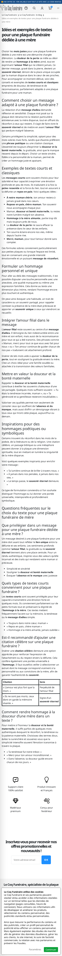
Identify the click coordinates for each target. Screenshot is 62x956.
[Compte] (42, 8)
